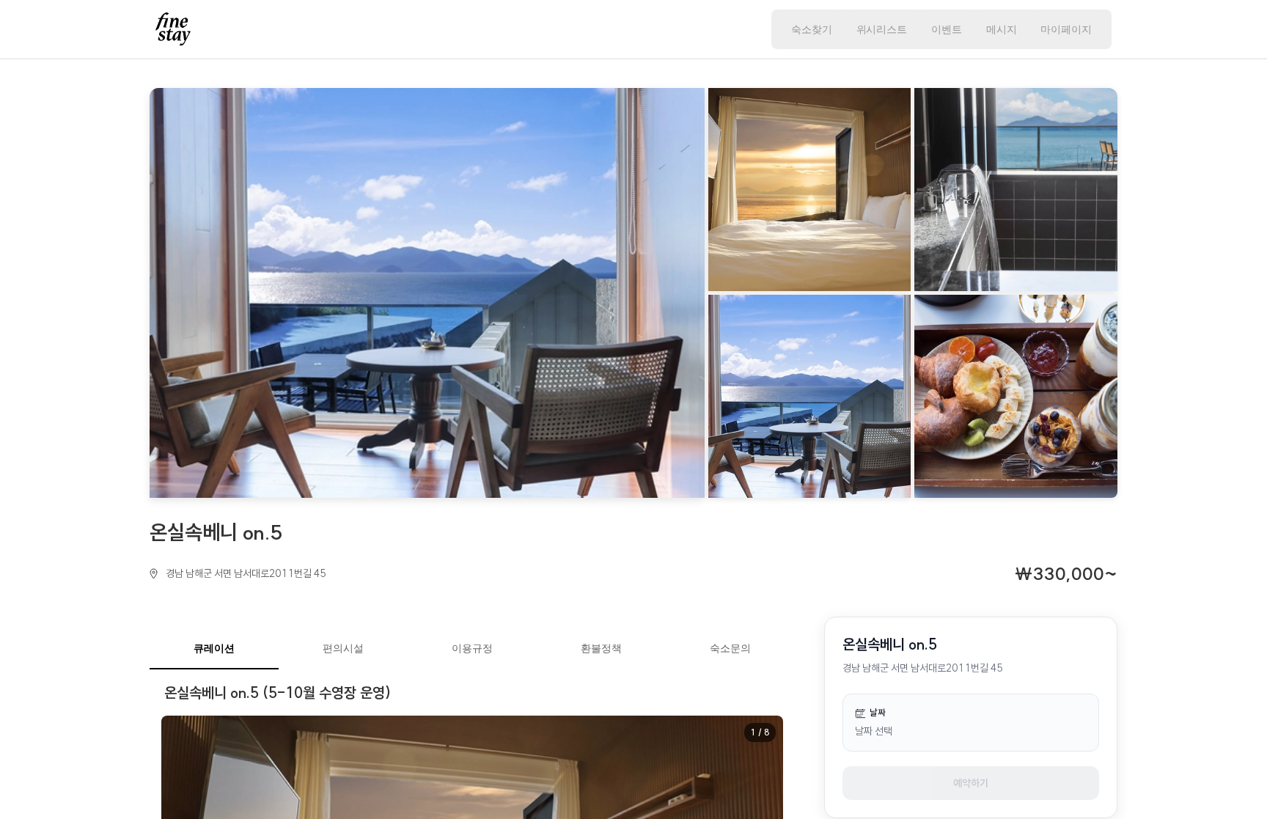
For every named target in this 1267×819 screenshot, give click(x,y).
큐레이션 (214, 648)
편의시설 (343, 648)
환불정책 (601, 648)
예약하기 (970, 783)
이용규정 (472, 648)
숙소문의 (730, 648)
